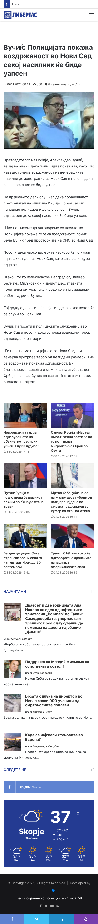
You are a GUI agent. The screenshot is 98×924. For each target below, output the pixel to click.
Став (36, 673)
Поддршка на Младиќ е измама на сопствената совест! (57, 664)
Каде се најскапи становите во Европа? (54, 737)
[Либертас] (20, 15)
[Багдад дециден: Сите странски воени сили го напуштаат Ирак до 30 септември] (25, 536)
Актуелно (17, 638)
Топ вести (46, 673)
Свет (49, 712)
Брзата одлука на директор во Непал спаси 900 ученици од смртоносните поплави (54, 700)
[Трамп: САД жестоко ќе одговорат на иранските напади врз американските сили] (72, 536)
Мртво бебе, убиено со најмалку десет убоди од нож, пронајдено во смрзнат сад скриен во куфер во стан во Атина (71, 502)
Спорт (28, 638)
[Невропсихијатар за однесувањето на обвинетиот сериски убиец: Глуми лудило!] (25, 415)
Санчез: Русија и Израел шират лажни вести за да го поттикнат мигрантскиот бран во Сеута (71, 441)
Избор (49, 746)
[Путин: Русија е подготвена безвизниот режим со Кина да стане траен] (25, 475)
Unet (47, 890)
